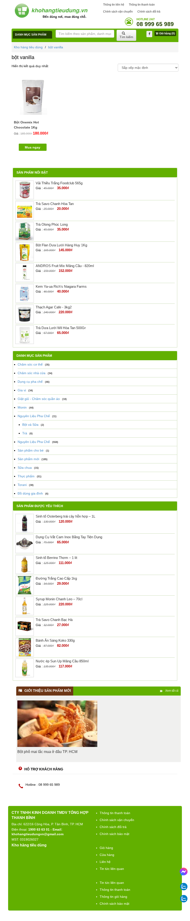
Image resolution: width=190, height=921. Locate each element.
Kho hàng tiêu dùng (28, 47)
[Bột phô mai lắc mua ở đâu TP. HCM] (57, 723)
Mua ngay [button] (32, 147)
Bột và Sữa (30, 424)
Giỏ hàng (106, 848)
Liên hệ (105, 862)
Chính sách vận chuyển (118, 11)
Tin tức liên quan (112, 869)
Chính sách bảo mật (114, 834)
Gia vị (22, 390)
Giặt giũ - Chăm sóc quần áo (39, 399)
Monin (22, 407)
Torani (22, 485)
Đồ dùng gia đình (30, 493)
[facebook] (149, 34)
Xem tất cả (171, 690)
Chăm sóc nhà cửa (31, 373)
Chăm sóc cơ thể (30, 364)
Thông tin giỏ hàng (113, 896)
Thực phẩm (26, 476)
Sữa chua (25, 467)
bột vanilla (55, 47)
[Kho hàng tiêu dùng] (51, 11)
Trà (24, 433)
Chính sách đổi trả (148, 11)
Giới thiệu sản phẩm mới (47, 691)
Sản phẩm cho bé (31, 450)
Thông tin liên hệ (113, 4)
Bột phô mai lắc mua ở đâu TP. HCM (47, 752)
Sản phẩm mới (28, 459)
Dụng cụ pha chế (30, 381)
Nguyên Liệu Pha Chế (34, 416)
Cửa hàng (107, 855)
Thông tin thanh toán (142, 4)
